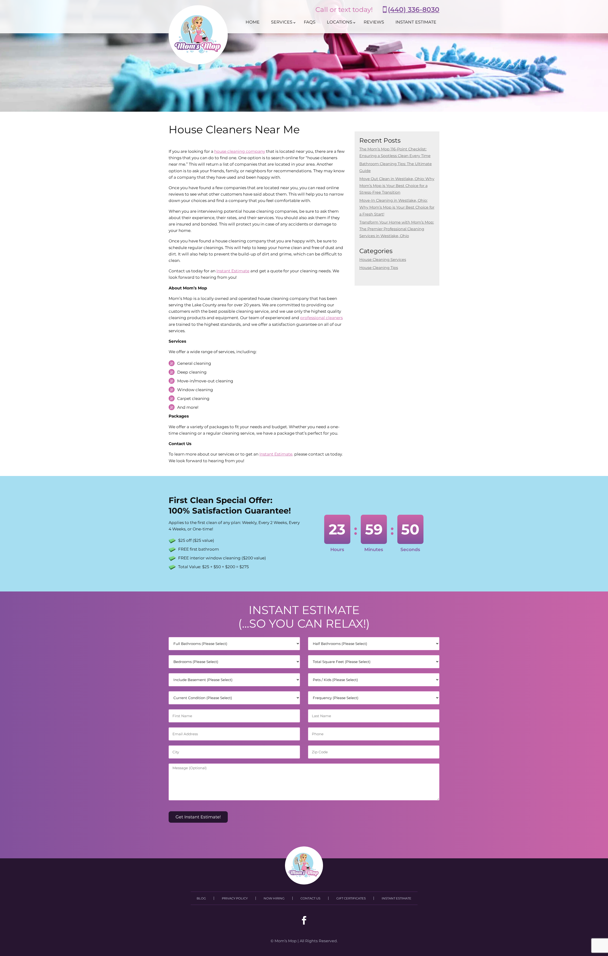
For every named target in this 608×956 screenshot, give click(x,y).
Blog (201, 898)
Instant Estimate (415, 22)
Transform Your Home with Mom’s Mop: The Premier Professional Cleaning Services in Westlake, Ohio (396, 229)
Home (253, 22)
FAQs (309, 22)
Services (281, 22)
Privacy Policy (235, 898)
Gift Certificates (351, 898)
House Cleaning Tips (378, 267)
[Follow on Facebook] (304, 920)
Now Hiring (274, 898)
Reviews (374, 22)
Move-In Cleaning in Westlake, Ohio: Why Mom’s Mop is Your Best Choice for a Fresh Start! (396, 207)
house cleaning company (239, 151)
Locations (339, 22)
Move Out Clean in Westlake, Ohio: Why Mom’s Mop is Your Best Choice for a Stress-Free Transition (396, 186)
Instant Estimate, (276, 454)
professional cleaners (321, 317)
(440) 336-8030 (413, 9)
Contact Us (310, 898)
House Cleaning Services (382, 259)
